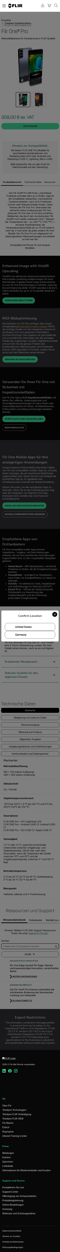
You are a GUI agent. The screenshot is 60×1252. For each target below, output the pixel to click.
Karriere (6, 1157)
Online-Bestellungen (13, 1205)
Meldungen (8, 1153)
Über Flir (6, 1105)
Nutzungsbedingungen (12, 1247)
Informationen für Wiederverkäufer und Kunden (26, 1170)
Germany (20, 634)
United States (23, 626)
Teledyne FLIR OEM (12, 1118)
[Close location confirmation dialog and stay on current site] (54, 614)
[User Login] (41, 6)
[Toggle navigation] (4, 5)
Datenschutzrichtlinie (11, 1231)
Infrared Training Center (14, 1136)
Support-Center (10, 1192)
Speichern (7, 1161)
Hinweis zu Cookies (11, 1236)
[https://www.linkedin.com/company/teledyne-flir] (4, 1071)
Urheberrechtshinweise (13, 1242)
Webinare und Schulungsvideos (18, 1213)
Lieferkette (7, 1166)
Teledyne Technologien (14, 1110)
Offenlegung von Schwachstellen (19, 1196)
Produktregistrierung (12, 1200)
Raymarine (8, 1131)
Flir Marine (7, 1123)
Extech (5, 1127)
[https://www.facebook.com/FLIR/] (10, 1071)
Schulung (7, 1209)
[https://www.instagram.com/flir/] (15, 1071)
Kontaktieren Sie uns (13, 1187)
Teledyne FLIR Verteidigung (16, 1114)
